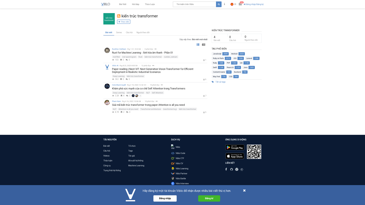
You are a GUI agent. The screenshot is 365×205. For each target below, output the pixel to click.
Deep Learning (118, 76)
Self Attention (157, 93)
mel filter (116, 57)
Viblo (178, 147)
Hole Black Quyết (119, 85)
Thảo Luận (150, 4)
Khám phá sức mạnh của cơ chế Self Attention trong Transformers (148, 88)
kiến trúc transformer (153, 57)
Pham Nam (116, 101)
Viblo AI (115, 65)
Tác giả (131, 156)
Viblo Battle (181, 178)
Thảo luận (107, 160)
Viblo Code (180, 153)
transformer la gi (170, 109)
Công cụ (107, 165)
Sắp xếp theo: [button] (193, 39)
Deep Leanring (118, 93)
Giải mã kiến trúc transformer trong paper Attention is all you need (148, 104)
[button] (233, 4)
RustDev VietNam (119, 49)
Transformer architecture (151, 109)
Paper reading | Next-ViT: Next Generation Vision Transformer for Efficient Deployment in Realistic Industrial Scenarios (152, 70)
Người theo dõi (143, 32)
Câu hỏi (129, 32)
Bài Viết (122, 4)
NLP (148, 93)
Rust (140, 57)
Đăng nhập (165, 198)
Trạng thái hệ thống (112, 170)
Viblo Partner (181, 173)
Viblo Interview (182, 183)
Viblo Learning (182, 168)
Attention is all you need (128, 109)
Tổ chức (132, 146)
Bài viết (108, 32)
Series (119, 32)
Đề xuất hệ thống (135, 160)
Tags (130, 151)
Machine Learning (136, 165)
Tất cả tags (220, 82)
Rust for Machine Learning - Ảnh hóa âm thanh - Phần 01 (142, 52)
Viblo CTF (180, 158)
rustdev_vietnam (170, 57)
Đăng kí (209, 198)
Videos (106, 156)
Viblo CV (179, 163)
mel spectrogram (129, 57)
